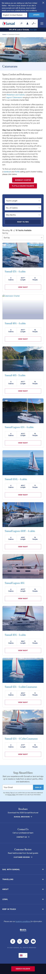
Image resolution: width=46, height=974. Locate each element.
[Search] (21, 23)
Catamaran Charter (14, 34)
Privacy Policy (11, 794)
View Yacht (23, 287)
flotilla (17, 172)
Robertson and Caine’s (16, 95)
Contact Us (22, 837)
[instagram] (26, 941)
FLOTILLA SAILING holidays (23, 186)
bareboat (7, 172)
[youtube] (33, 941)
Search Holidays (23, 969)
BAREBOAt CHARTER (23, 180)
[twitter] (19, 941)
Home (4, 34)
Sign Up (38, 787)
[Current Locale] (23, 955)
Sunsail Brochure (22, 817)
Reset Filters (23, 222)
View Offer (33, 30)
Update (36, 15)
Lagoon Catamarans (14, 97)
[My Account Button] (27, 23)
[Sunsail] (8, 23)
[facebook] (12, 941)
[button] (23, 869)
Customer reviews (22, 857)
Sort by (5, 233)
